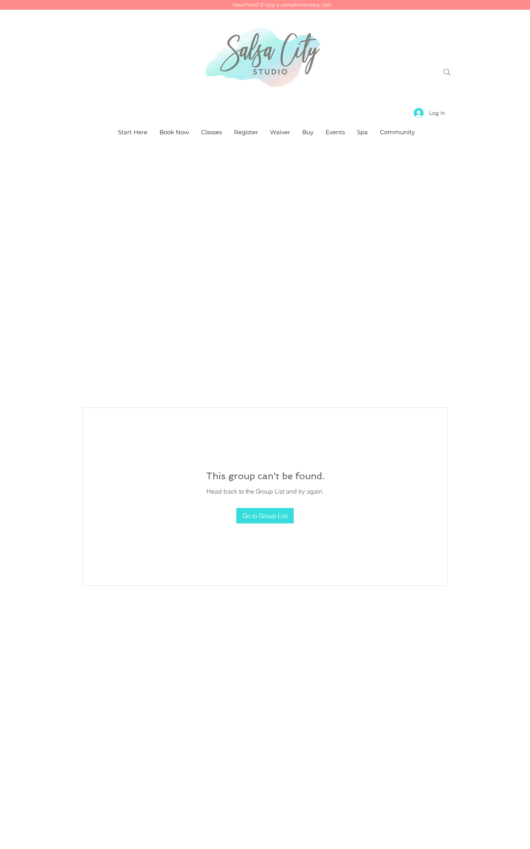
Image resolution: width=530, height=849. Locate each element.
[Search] (447, 72)
